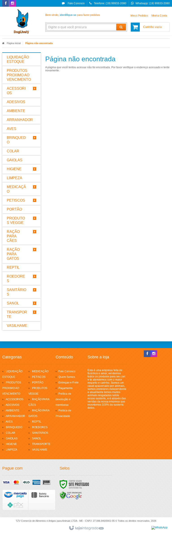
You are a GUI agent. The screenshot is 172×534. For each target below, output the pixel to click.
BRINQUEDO (14, 427)
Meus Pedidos (139, 15)
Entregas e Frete (68, 382)
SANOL (36, 438)
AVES (9, 421)
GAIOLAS (11, 438)
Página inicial (14, 43)
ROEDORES (39, 427)
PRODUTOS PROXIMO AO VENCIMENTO (11, 388)
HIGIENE (11, 444)
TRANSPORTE (41, 444)
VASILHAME (39, 449)
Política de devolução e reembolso (63, 399)
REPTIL (36, 421)
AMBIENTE (12, 410)
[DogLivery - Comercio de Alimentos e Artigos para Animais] (21, 21)
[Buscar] (121, 27)
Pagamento (65, 388)
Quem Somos (66, 377)
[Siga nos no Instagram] (12, 3)
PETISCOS (38, 377)
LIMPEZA (11, 449)
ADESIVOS (12, 404)
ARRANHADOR (15, 416)
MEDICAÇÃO (40, 371)
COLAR (10, 432)
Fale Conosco (76, 3)
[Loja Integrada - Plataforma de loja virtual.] (86, 528)
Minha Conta (159, 15)
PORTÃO (37, 382)
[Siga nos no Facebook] (5, 3)
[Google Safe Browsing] (71, 495)
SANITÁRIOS (40, 432)
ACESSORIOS (14, 399)
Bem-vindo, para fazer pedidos (72, 15)
